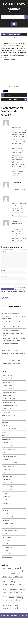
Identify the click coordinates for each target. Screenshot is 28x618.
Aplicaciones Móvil (7, 534)
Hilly (10, 576)
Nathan (5, 589)
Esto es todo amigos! (13, 310)
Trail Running (6, 409)
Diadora (13, 573)
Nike (4, 592)
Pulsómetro (5, 496)
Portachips (5, 473)
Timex (16, 605)
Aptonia (17, 568)
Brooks (11, 571)
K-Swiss (5, 584)
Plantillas (4, 469)
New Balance (13, 589)
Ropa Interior (5, 526)
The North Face (7, 605)
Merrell (5, 587)
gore (4, 576)
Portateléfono (6, 482)
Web (2, 282)
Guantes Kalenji (22, 360)
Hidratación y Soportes (8, 428)
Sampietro (14, 38)
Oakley (10, 592)
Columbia (5, 573)
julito (13, 197)
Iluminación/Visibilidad (8, 462)
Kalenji (12, 584)
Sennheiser (6, 603)
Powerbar (17, 595)
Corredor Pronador (7, 385)
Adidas (10, 568)
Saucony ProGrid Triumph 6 (11, 326)
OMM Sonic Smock (13, 43)
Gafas (3, 425)
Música (4, 435)
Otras (3, 452)
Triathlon (4, 412)
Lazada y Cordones (7, 466)
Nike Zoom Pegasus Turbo (19, 353)
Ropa (3, 499)
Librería (4, 432)
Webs (3, 550)
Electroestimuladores (8, 456)
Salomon (12, 600)
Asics (4, 571)
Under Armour (7, 608)
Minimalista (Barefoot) (8, 392)
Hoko (4, 579)
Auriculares (5, 439)
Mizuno (12, 587)
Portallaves (5, 479)
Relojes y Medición (7, 486)
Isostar (11, 581)
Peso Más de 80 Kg (7, 402)
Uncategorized (6, 554)
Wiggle (4, 57)
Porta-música (6, 442)
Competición (5, 378)
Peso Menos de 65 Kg (8, 405)
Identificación (6, 459)
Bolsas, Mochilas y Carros (8, 415)
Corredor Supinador (7, 389)
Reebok (19, 597)
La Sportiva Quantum (13, 99)
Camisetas (5, 510)
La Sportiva (20, 584)
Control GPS (5, 540)
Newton (22, 589)
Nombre (3, 270)
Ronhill (5, 600)
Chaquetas (5, 513)
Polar (10, 595)
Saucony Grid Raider (13, 350)
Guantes (4, 520)
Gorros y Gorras (6, 517)
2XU (4, 568)
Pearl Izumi (19, 592)
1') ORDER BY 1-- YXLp (7, 333)
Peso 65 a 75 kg (6, 395)
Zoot (15, 608)
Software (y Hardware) (8, 530)
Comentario (4, 251)
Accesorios (5, 503)
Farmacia (4, 422)
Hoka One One (18, 576)
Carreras (4, 418)
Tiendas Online (6, 547)
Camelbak (18, 571)
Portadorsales (6, 476)
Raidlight (11, 597)
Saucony (20, 600)
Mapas (4, 543)
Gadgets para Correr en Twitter (15, 95)
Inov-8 (4, 581)
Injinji (17, 579)
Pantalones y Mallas (7, 523)
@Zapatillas (5, 375)
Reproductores (6, 445)
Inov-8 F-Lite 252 (11, 357)
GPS (3, 493)
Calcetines (5, 507)
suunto (14, 603)
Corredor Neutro (6, 382)
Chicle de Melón (6, 353)
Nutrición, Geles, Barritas (8, 449)
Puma (4, 597)
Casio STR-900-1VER (7, 318)
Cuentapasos (6, 490)
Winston (4, 350)
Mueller (19, 587)
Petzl (4, 595)
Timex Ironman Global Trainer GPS (13, 363)
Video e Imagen (6, 557)
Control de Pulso (6, 537)
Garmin (20, 573)
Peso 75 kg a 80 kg (7, 398)
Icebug (11, 579)
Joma (18, 581)
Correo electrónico (6, 276)
